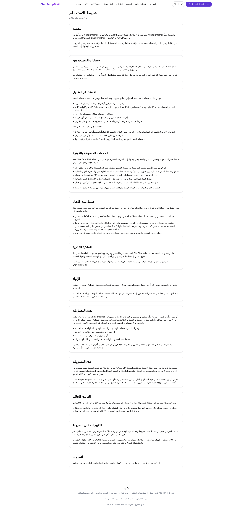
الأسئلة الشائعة (140, 4)
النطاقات (119, 4)
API (86, 4)
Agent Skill (108, 4)
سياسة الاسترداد (141, 498)
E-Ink (171, 493)
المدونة (129, 4)
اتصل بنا (153, 4)
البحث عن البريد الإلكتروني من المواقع (93, 493)
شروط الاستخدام (126, 498)
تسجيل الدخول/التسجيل (200, 4)
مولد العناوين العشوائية (119, 493)
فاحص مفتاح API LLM (157, 493)
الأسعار (79, 4)
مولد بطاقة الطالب (139, 493)
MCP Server (96, 4)
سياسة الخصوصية (111, 498)
